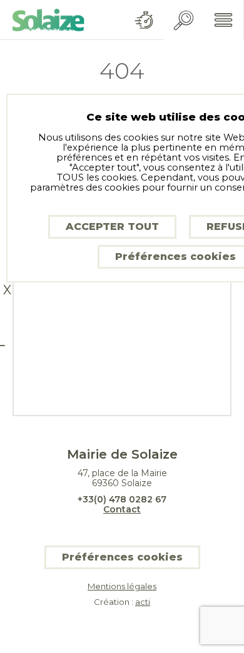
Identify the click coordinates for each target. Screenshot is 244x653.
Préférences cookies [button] (122, 557)
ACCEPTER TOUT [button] (112, 226)
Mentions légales (122, 586)
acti (142, 602)
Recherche (184, 20)
